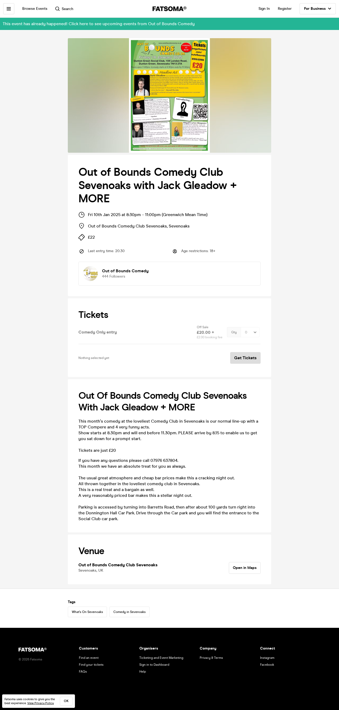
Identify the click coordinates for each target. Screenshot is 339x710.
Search (67, 9)
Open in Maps (245, 568)
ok (66, 701)
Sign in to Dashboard (154, 665)
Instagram (267, 658)
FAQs (83, 671)
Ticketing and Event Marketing (161, 658)
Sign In (264, 8)
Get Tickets (245, 357)
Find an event (89, 658)
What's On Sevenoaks (87, 612)
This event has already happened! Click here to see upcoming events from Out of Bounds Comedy (99, 23)
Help (142, 671)
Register (285, 8)
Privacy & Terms (211, 658)
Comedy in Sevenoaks (129, 612)
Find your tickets (91, 665)
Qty (234, 332)
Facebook (267, 665)
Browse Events (34, 8)
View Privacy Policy (40, 703)
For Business (315, 8)
